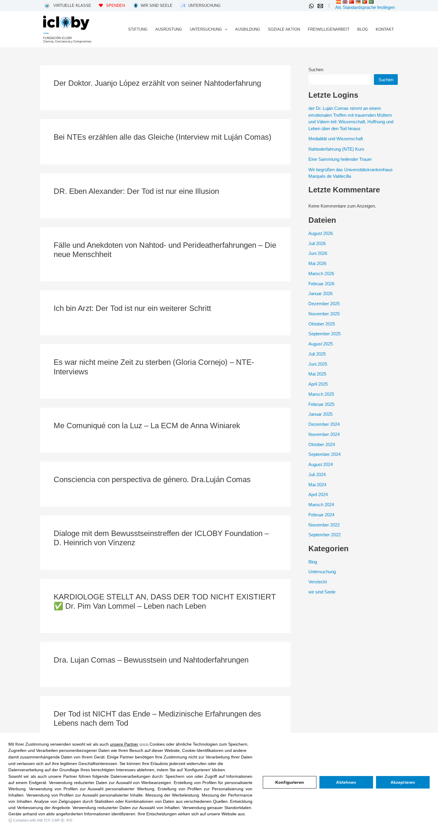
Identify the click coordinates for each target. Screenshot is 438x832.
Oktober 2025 (321, 323)
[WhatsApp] (311, 6)
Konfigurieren (289, 782)
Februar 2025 (321, 404)
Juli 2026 (317, 243)
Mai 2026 (317, 263)
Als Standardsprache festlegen (365, 7)
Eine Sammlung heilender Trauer (340, 159)
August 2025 (320, 343)
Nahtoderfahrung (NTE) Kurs (336, 149)
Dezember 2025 (324, 303)
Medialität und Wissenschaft (335, 138)
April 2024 (318, 494)
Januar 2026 (320, 293)
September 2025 (324, 333)
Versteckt (317, 581)
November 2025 (324, 313)
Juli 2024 (317, 474)
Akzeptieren (403, 782)
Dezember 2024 (324, 424)
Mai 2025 (317, 373)
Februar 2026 (321, 283)
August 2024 (320, 464)
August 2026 (320, 233)
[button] (224, 29)
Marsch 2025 (321, 394)
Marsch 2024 (321, 504)
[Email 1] (320, 6)
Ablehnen (346, 782)
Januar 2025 (320, 414)
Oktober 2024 (321, 444)
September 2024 (324, 454)
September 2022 (324, 534)
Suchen (315, 69)
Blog (312, 561)
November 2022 (324, 524)
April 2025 (318, 384)
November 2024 (324, 434)
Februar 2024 (321, 514)
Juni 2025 (317, 364)
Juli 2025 (317, 353)
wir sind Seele (322, 591)
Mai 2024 (317, 484)
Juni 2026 (317, 253)
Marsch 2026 (321, 273)
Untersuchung (322, 571)
